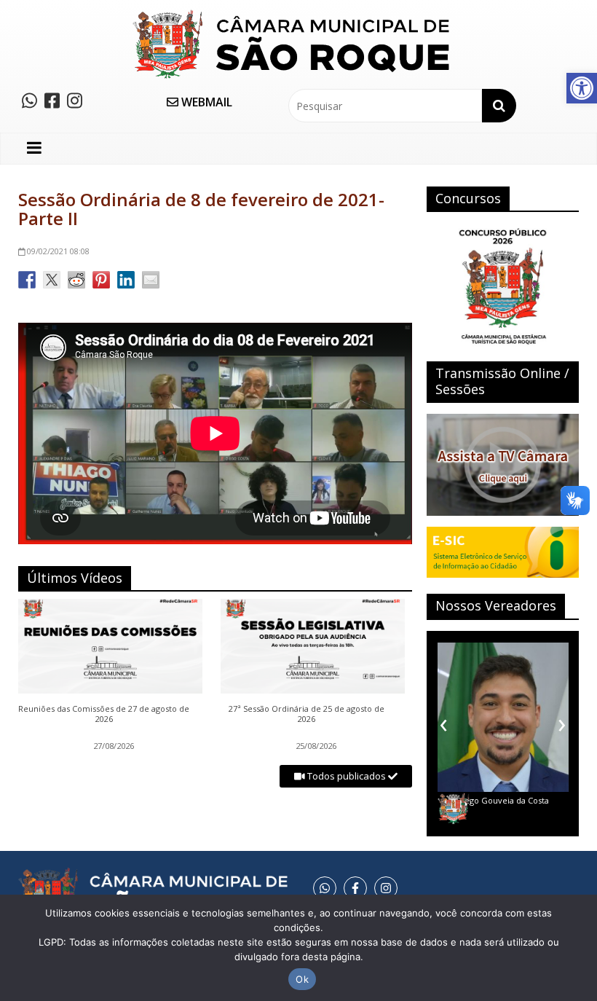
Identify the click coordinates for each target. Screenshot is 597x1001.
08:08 (58, 251)
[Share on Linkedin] (126, 279)
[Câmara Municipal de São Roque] (291, 15)
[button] (581, 88)
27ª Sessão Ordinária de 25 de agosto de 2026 (306, 714)
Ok (302, 979)
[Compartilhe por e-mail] (150, 279)
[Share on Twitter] (51, 279)
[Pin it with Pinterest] (101, 279)
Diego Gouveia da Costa (502, 800)
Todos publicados (346, 775)
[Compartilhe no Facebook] (27, 279)
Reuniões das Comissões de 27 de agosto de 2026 (103, 714)
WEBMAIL (205, 102)
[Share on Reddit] (76, 279)
